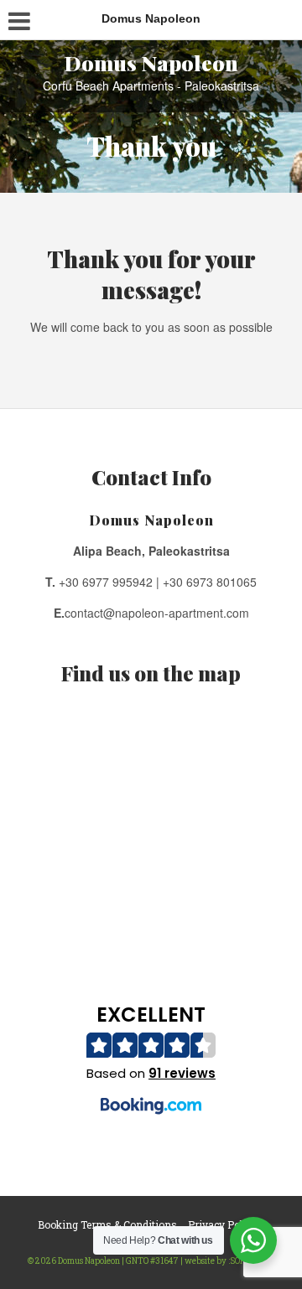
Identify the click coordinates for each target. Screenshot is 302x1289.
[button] (151, 1062)
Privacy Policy (222, 1224)
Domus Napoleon (151, 62)
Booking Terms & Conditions (107, 1224)
